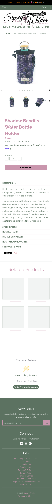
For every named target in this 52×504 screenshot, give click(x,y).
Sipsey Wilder (29, 493)
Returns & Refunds (26, 470)
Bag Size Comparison (12, 237)
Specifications (9, 227)
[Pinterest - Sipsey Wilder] (30, 443)
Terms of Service (26, 476)
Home (8, 34)
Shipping (8, 141)
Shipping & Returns (11, 247)
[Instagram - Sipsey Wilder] (26, 443)
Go (47, 423)
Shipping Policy (26, 467)
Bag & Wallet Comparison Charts (26, 482)
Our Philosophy (26, 464)
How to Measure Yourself (15, 242)
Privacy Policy (26, 473)
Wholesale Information (26, 479)
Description (8, 183)
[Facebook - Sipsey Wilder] (21, 443)
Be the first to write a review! (26, 387)
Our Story (26, 461)
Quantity (8, 155)
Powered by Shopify (26, 496)
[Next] (49, 90)
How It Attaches (10, 232)
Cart (47, 7)
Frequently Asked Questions (26, 458)
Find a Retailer (26, 485)
